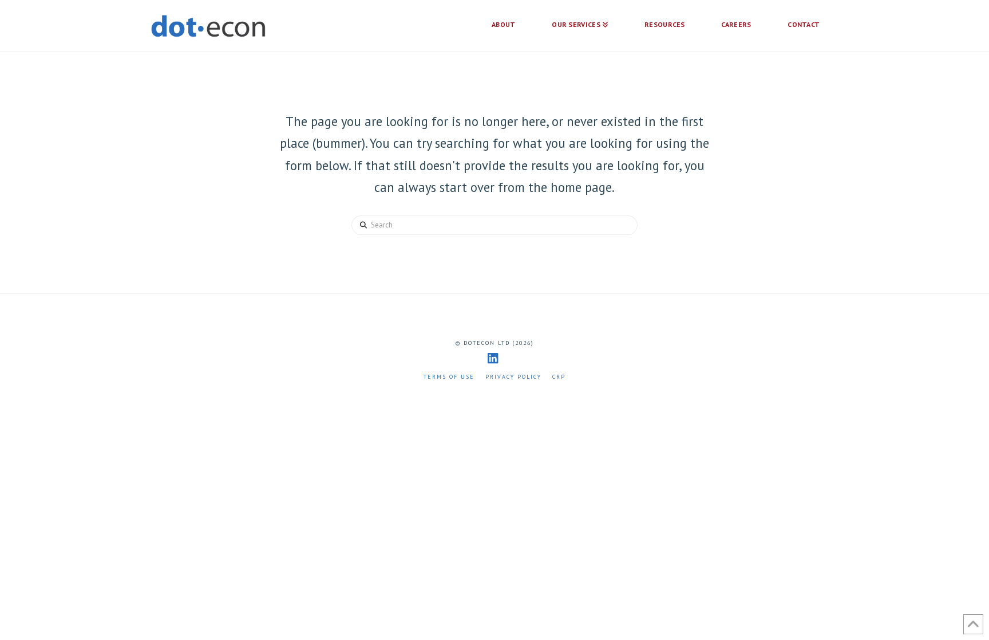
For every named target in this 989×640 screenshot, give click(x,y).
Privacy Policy (513, 376)
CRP (558, 376)
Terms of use (449, 376)
